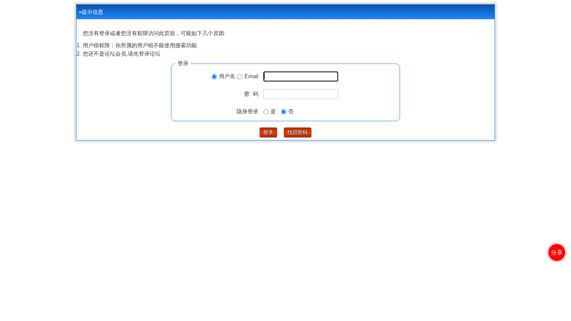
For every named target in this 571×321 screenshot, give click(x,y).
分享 (557, 252)
